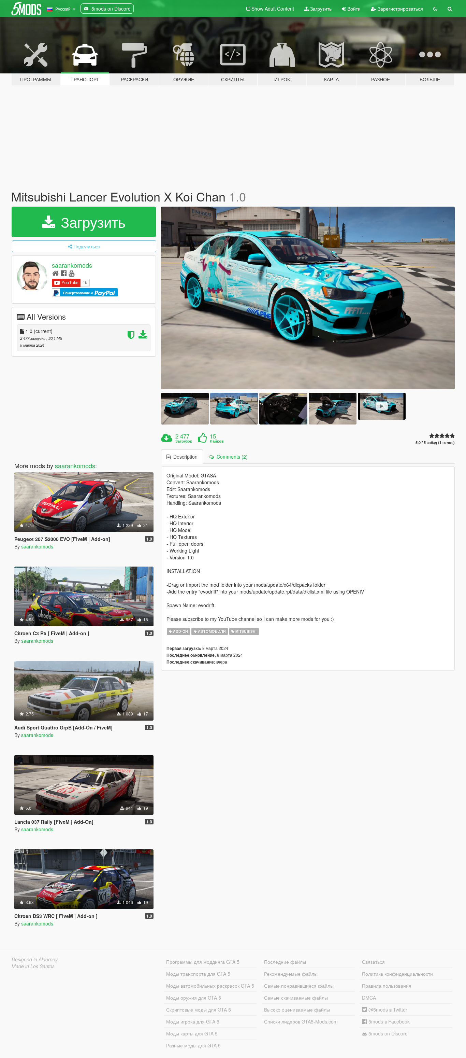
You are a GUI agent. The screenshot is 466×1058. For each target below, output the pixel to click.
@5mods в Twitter (387, 1009)
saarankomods (72, 265)
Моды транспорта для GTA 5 (198, 973)
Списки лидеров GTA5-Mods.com (301, 1021)
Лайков (217, 441)
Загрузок (183, 441)
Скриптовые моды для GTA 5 (198, 1009)
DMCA (369, 997)
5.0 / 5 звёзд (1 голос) (435, 442)
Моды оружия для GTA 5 (193, 997)
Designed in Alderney (35, 959)
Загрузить (320, 8)
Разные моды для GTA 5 (193, 1045)
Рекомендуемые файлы (291, 973)
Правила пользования (386, 985)
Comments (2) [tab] (231, 456)
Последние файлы (285, 961)
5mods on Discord (387, 1033)
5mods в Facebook (388, 1021)
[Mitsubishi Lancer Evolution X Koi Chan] (308, 298)
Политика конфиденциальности (397, 973)
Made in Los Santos (33, 966)
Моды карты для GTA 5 (192, 1033)
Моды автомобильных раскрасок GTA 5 (210, 985)
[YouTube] (71, 273)
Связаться (373, 961)
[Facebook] (63, 273)
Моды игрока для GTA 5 (192, 1021)
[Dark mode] (435, 8)
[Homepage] (55, 273)
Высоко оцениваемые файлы (297, 1009)
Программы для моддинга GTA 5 (202, 961)
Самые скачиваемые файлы (296, 997)
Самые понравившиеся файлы (299, 985)
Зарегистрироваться (399, 8)
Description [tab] (184, 456)
